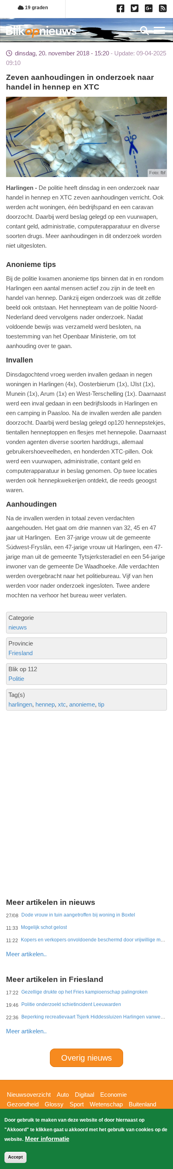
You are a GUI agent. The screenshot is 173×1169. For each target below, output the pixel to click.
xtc (62, 704)
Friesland (20, 653)
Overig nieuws (86, 1057)
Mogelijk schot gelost (44, 927)
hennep (45, 704)
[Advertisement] (86, 770)
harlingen (20, 704)
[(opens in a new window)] (122, 10)
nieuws (17, 627)
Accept (15, 1157)
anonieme (82, 704)
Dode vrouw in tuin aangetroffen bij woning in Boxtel (78, 915)
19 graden (36, 7)
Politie (16, 678)
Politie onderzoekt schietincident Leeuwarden (71, 1004)
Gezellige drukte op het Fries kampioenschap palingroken (84, 992)
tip (101, 704)
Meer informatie (47, 1138)
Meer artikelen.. (26, 954)
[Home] (41, 31)
